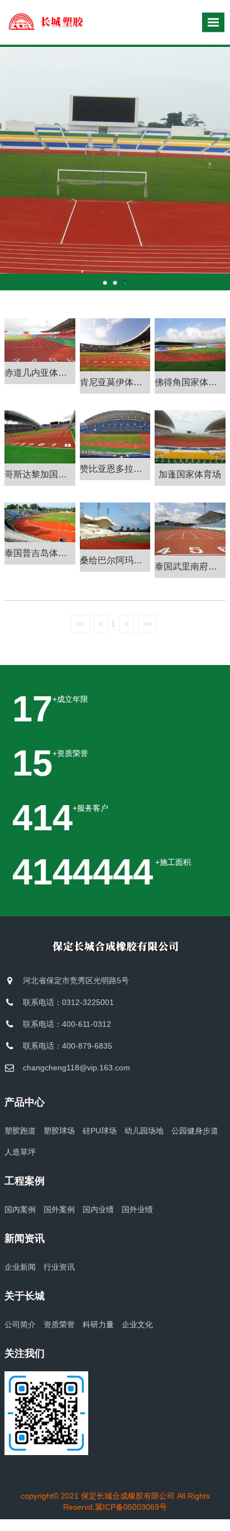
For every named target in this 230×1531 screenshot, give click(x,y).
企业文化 (137, 1324)
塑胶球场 (59, 1130)
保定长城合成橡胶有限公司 (128, 1495)
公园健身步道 (194, 1130)
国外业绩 (137, 1209)
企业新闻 (20, 1266)
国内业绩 (98, 1209)
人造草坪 (20, 1151)
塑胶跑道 (20, 1130)
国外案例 (59, 1209)
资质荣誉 (59, 1324)
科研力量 (98, 1324)
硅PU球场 (100, 1130)
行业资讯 (59, 1266)
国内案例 (20, 1209)
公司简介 (20, 1324)
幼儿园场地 (144, 1130)
